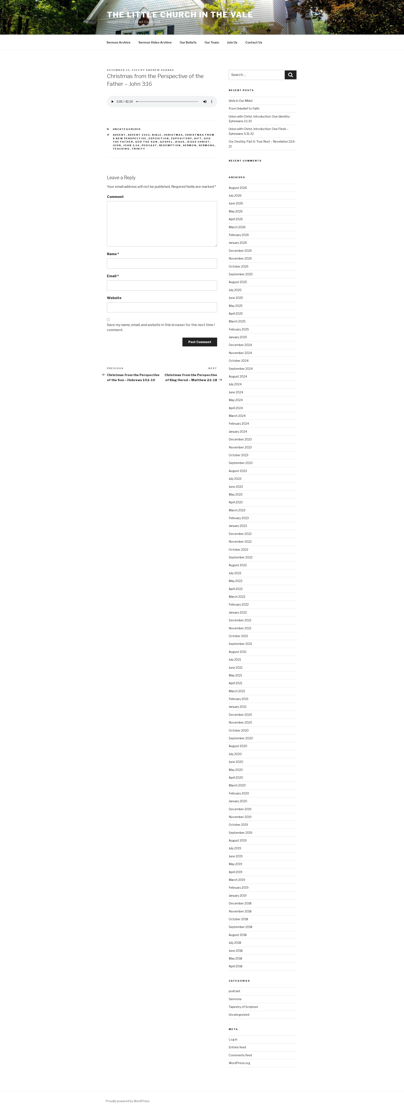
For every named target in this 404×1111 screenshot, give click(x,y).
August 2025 (238, 282)
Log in (233, 1039)
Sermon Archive (118, 42)
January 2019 (238, 895)
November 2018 (240, 911)
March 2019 (237, 880)
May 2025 (236, 306)
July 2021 (235, 659)
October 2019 (238, 824)
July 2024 (235, 384)
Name (113, 254)
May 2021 (235, 675)
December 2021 (240, 620)
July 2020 (235, 754)
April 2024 (236, 408)
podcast (149, 145)
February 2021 (238, 699)
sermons (207, 145)
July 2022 (235, 573)
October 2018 (238, 919)
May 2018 (235, 958)
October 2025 (239, 266)
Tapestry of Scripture (243, 1007)
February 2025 (239, 329)
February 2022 (239, 604)
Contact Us (253, 42)
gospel (166, 141)
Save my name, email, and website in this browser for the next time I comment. (161, 327)
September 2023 (240, 463)
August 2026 (238, 188)
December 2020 (240, 714)
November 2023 (240, 447)
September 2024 (241, 368)
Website (114, 298)
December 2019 (240, 809)
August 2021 (237, 652)
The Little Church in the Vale (180, 14)
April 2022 (236, 589)
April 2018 (235, 966)
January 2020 (238, 801)
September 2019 (240, 832)
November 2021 (240, 628)
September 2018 (240, 927)
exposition (159, 138)
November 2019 (240, 817)
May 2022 (235, 581)
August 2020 (238, 746)
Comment (115, 197)
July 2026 (235, 195)
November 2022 (240, 541)
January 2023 (238, 526)
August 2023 (238, 471)
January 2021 (237, 706)
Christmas (173, 134)
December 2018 (240, 903)
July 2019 (235, 848)
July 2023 (235, 478)
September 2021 (240, 644)
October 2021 (238, 636)
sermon (190, 145)
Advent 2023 (139, 134)
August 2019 (238, 840)
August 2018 (238, 935)
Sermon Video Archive (155, 42)
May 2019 (235, 864)
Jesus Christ (198, 141)
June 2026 (236, 203)
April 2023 (236, 502)
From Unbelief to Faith (244, 108)
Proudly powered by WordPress (128, 1101)
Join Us (232, 42)
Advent (119, 134)
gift (198, 138)
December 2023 (240, 439)
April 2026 (236, 219)
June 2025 (236, 298)
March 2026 (237, 227)
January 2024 (238, 431)
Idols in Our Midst (241, 100)
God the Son (146, 141)
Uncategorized (127, 129)
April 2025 (236, 313)
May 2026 (236, 211)
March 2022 (237, 596)
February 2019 (239, 887)
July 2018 (235, 942)
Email (113, 276)
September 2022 (240, 557)
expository (181, 138)
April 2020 (236, 777)
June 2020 (236, 762)
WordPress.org (239, 1063)
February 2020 (239, 793)
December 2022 (240, 534)
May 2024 (236, 400)
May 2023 (235, 494)
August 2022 (238, 565)
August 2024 (238, 376)
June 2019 (236, 856)
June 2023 (236, 486)
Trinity (138, 148)
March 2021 (237, 691)
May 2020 (236, 770)
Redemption (170, 145)
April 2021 (235, 683)
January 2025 (238, 337)
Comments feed (240, 1055)
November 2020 (240, 722)
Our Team (212, 42)
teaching (121, 148)
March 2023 (237, 510)
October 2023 (238, 455)
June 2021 (235, 667)
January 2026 (238, 242)
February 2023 (239, 518)
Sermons (235, 999)
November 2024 (240, 353)
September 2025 (241, 274)
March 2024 (237, 416)
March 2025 (237, 321)
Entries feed (237, 1047)
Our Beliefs (188, 42)
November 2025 (240, 258)
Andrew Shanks (160, 70)
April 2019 (235, 872)
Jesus (180, 141)
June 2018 (236, 950)
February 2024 (239, 423)
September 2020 (241, 738)
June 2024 (236, 392)
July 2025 (235, 290)
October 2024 (239, 360)
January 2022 (238, 612)
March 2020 (237, 785)
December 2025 (240, 250)
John (117, 145)
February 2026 (239, 235)
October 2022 (238, 549)
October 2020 (239, 730)
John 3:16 (131, 145)
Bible (157, 134)
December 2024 (240, 345)
